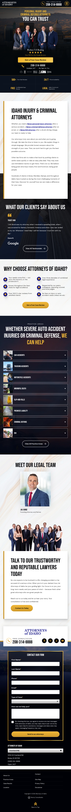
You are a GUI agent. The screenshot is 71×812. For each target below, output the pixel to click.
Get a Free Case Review (35, 305)
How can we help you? (20, 706)
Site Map (38, 779)
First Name (16, 660)
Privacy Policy (39, 783)
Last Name (16, 669)
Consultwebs (39, 797)
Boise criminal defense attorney (39, 127)
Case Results (7, 783)
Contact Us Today (22, 608)
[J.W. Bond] (35, 472)
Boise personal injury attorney (39, 124)
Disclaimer (38, 787)
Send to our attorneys (35, 734)
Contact (37, 774)
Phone (14, 678)
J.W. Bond (23, 509)
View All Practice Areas (34, 444)
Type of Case (17, 697)
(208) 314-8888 (14, 761)
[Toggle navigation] (66, 3)
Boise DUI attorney (28, 130)
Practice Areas (8, 779)
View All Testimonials (34, 249)
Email (14, 688)
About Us (6, 775)
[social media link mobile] (44, 640)
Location (6, 787)
